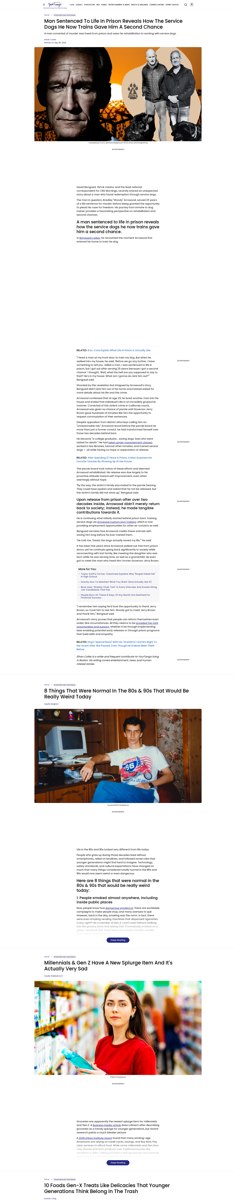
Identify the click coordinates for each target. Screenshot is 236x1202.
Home (46, 15)
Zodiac (79, 4)
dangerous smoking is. (119, 908)
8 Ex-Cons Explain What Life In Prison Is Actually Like (119, 350)
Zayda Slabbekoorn (53, 976)
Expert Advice (172, 4)
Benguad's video (89, 238)
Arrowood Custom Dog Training (116, 522)
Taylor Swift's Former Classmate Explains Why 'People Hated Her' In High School (118, 575)
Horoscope (89, 4)
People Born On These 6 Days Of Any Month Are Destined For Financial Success (115, 596)
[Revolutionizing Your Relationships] (55, 4)
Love (72, 4)
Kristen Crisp (50, 1198)
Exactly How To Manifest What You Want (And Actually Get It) (116, 582)
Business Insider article (107, 1125)
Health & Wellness (139, 4)
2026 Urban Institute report (95, 1138)
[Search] (185, 4)
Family (104, 4)
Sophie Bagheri (51, 704)
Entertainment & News (119, 4)
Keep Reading (118, 940)
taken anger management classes (130, 442)
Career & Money (156, 4)
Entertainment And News (64, 15)
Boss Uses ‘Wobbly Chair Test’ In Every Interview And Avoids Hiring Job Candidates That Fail (119, 588)
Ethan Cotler (50, 39)
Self (98, 4)
